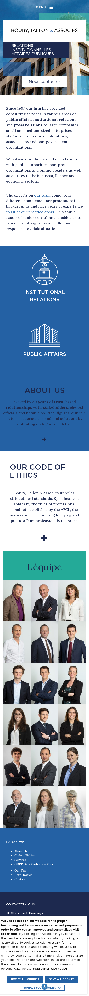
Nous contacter (44, 82)
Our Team (21, 870)
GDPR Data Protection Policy (34, 864)
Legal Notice (23, 875)
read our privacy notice (50, 968)
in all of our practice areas (30, 212)
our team (42, 195)
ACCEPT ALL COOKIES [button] (24, 979)
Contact (19, 879)
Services (20, 860)
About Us (21, 851)
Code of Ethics (24, 855)
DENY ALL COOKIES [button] (62, 979)
